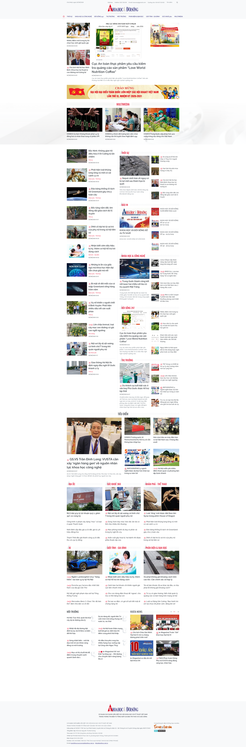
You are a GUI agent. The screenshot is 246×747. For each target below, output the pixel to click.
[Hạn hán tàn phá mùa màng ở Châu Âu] (155, 171)
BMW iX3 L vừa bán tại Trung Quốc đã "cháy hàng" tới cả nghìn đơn (169, 274)
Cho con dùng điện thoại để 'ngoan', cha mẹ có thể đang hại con (123, 594)
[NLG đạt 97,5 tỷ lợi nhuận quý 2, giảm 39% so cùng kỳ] (84, 499)
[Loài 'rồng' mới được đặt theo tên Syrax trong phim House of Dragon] (161, 499)
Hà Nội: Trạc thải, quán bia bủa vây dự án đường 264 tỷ (79, 619)
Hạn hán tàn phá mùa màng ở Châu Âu (169, 169)
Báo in (125, 205)
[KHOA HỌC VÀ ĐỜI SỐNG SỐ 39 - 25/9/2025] (155, 235)
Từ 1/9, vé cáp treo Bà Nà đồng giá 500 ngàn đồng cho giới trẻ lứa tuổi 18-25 (169, 402)
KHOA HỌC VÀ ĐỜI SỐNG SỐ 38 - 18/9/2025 (169, 245)
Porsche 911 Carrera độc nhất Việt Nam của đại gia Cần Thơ (83, 586)
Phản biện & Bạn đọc (136, 16)
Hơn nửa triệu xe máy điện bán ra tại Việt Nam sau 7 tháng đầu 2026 (169, 285)
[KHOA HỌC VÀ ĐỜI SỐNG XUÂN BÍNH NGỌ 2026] (155, 211)
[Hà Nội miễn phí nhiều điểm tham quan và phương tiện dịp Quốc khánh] (166, 457)
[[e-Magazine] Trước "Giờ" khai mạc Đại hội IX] (167, 622)
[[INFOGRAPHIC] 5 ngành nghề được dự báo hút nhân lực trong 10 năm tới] (155, 390)
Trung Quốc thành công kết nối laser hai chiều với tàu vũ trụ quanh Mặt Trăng (134, 284)
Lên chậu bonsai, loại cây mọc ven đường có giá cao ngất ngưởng (101, 327)
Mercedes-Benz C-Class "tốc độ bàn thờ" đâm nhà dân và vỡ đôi (84, 602)
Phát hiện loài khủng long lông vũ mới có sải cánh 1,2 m (100, 172)
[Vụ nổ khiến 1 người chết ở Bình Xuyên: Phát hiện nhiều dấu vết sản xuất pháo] (77, 308)
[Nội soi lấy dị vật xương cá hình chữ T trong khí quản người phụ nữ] (77, 348)
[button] (171, 611)
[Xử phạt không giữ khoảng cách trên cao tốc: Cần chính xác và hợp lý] (161, 562)
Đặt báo (110, 2)
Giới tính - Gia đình (153, 16)
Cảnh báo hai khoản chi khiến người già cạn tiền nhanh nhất (122, 586)
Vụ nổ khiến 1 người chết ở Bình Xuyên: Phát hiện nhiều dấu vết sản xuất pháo (102, 307)
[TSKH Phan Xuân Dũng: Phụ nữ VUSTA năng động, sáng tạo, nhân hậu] (167, 648)
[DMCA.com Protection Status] (160, 730)
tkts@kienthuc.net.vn (101, 743)
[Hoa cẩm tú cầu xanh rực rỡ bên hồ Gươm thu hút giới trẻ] (155, 326)
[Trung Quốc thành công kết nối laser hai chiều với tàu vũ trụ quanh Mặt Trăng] (134, 269)
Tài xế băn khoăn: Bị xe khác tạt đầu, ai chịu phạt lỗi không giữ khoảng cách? (161, 586)
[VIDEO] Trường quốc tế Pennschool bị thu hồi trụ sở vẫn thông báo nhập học (137, 439)
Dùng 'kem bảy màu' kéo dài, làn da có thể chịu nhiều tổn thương (122, 523)
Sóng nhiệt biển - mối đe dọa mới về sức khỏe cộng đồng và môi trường (78, 642)
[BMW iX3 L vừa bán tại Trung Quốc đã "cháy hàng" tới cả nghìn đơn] (155, 274)
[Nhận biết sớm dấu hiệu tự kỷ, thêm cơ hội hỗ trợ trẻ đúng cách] (77, 251)
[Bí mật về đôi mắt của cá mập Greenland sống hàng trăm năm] (77, 289)
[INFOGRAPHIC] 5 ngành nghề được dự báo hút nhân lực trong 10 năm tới (169, 390)
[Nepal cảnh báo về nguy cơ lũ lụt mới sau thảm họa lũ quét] (134, 166)
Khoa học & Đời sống (123, 8)
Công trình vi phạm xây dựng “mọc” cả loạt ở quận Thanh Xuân (84, 523)
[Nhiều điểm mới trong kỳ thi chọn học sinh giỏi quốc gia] (78, 30)
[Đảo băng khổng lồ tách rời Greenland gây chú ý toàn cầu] (77, 194)
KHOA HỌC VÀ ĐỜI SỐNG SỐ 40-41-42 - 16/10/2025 (169, 223)
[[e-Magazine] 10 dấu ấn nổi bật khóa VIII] (141, 648)
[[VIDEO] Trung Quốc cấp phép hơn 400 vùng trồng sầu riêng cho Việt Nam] (161, 120)
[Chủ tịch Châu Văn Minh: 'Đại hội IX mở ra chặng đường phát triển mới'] (141, 622)
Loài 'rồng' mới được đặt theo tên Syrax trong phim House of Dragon (160, 514)
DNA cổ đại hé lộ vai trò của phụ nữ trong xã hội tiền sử (102, 229)
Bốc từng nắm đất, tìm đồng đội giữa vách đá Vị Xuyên (101, 210)
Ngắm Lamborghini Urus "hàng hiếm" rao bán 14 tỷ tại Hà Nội (83, 578)
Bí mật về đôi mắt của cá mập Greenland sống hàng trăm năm (102, 286)
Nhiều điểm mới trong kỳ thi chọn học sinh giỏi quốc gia (78, 42)
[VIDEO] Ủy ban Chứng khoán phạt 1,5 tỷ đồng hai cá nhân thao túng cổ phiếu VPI (83, 135)
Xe (70, 548)
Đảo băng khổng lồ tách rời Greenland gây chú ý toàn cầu (102, 191)
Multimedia (179, 16)
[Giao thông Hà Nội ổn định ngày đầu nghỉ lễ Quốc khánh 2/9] (77, 367)
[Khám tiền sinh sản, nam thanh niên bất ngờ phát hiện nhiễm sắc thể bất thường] (155, 338)
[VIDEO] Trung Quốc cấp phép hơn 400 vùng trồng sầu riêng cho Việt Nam (159, 135)
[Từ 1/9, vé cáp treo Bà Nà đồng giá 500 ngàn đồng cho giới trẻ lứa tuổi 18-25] (155, 403)
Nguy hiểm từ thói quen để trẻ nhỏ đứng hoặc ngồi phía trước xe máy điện (169, 350)
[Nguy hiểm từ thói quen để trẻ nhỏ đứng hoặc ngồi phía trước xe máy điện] (155, 350)
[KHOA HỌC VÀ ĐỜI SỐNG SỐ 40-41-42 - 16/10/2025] (155, 223)
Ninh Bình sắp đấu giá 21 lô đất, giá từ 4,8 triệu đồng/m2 (83, 531)
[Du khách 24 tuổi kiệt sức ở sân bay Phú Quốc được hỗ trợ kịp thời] (134, 373)
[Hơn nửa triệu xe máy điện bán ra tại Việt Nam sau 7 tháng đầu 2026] (155, 286)
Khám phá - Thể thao (95, 179)
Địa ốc (72, 484)
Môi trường (121, 16)
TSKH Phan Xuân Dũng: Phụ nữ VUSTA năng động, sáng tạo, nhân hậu (166, 660)
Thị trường (110, 16)
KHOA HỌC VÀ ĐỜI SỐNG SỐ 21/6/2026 (134, 231)
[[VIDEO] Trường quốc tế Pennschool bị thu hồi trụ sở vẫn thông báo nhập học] (137, 426)
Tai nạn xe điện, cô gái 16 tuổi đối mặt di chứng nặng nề (122, 602)
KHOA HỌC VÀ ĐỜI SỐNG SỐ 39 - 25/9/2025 (169, 233)
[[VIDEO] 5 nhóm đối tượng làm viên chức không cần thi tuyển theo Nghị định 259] (123, 120)
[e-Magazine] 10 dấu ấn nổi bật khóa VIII (141, 659)
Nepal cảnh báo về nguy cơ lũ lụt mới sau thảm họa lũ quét (134, 181)
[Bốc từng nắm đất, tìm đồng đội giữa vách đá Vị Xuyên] (77, 213)
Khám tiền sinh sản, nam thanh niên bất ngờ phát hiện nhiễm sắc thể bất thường (168, 338)
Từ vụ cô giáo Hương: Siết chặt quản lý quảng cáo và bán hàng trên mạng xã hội (161, 594)
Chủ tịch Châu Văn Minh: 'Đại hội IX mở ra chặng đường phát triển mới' (141, 634)
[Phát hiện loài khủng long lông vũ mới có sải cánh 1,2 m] (77, 175)
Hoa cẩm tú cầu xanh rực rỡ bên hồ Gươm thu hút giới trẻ (169, 326)
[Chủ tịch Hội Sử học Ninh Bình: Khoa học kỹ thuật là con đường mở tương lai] (78, 57)
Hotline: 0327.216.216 (121, 2)
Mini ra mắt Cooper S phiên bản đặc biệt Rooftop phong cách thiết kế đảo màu (169, 298)
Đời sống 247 (99, 16)
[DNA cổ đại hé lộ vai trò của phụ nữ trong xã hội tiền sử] (77, 232)
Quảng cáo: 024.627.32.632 (156, 2)
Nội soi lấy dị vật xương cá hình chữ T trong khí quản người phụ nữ (101, 346)
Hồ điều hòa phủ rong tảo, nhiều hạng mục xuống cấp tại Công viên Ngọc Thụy (109, 642)
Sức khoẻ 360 (167, 16)
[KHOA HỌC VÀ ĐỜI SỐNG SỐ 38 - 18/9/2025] (155, 246)
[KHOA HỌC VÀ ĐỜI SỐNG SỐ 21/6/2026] (134, 218)
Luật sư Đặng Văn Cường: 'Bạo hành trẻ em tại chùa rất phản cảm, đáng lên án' (161, 602)
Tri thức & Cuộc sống (163, 727)
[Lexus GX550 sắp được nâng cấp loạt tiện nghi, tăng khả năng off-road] (155, 263)
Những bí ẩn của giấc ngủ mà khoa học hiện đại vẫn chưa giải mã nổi (101, 267)
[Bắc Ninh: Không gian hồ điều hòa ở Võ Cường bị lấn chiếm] (77, 156)
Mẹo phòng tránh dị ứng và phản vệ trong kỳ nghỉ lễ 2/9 (121, 531)
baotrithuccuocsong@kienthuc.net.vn (82, 743)
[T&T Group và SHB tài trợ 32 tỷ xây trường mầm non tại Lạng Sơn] (155, 367)
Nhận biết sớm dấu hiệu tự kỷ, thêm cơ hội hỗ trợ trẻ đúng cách (102, 248)
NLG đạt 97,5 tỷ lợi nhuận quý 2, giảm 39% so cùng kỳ (83, 514)
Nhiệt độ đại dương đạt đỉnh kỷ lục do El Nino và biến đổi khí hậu (78, 630)
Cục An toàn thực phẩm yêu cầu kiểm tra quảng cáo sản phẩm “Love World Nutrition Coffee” (119, 67)
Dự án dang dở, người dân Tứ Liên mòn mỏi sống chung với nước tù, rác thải (110, 618)
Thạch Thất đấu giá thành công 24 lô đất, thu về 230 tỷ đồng (83, 539)
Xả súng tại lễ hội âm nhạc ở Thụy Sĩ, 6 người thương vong (169, 159)
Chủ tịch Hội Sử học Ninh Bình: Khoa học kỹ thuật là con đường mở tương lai (78, 69)
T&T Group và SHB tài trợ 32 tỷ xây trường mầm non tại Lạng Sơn (169, 366)
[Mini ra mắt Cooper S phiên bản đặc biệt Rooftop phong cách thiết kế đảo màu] (155, 297)
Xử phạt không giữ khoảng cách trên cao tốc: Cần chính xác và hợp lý (160, 578)
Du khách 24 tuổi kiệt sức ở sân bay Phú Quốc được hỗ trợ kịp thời (134, 388)
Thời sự (69, 16)
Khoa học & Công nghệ (83, 16)
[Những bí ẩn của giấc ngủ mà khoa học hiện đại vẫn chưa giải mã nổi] (77, 270)
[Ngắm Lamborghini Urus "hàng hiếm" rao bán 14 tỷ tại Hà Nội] (84, 562)
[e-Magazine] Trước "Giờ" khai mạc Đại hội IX (167, 633)
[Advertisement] (123, 682)
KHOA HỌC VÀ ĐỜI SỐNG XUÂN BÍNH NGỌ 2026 (169, 210)
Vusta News (136, 611)
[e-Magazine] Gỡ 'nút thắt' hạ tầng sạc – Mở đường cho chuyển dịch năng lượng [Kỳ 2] (110, 655)
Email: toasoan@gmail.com (137, 2)
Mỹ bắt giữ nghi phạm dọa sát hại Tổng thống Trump (82, 594)
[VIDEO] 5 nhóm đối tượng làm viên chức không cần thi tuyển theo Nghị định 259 (121, 135)
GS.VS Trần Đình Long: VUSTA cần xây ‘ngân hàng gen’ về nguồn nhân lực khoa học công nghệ (92, 463)
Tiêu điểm (123, 414)
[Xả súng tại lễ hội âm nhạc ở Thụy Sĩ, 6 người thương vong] (155, 159)
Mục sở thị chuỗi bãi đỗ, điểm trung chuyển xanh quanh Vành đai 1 (78, 654)
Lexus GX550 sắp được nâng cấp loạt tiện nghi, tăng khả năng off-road (168, 262)
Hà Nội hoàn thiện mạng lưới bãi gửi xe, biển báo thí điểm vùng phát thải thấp (110, 630)
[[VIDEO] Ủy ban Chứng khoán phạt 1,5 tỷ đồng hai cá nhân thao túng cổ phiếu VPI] (84, 120)
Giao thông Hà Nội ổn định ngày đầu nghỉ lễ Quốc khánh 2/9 (102, 365)
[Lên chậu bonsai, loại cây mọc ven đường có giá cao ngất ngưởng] (77, 329)
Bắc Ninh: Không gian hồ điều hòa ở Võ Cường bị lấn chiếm (102, 153)
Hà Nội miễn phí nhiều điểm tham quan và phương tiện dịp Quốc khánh (166, 470)
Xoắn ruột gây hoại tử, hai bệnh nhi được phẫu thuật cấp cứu (123, 539)
